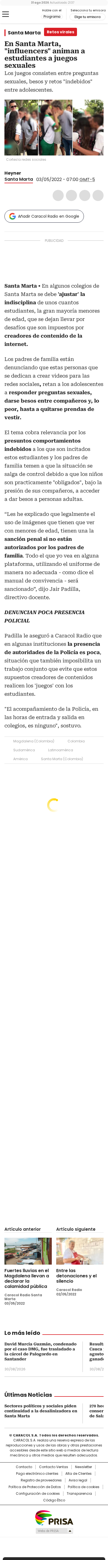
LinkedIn (84, 195)
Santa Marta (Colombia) (62, 759)
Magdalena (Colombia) (33, 741)
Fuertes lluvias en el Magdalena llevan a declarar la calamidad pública (26, 1278)
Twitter (71, 195)
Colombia (76, 741)
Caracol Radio (27, 14)
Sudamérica (24, 750)
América (20, 759)
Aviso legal (78, 1480)
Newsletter (83, 1467)
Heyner (12, 173)
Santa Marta (24, 32)
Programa (51, 16)
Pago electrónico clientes (37, 1473)
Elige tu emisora (87, 17)
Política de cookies (83, 1487)
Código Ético (54, 1500)
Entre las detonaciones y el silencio (76, 1275)
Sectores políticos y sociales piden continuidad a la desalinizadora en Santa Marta (40, 1411)
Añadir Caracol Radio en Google (48, 216)
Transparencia (79, 1493)
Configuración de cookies (38, 1493)
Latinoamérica (60, 750)
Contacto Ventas (53, 1467)
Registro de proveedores (41, 1480)
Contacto (24, 1467)
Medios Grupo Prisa (54, 1531)
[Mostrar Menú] (5, 14)
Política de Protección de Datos (35, 1487)
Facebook (58, 195)
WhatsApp (98, 195)
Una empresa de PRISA (54, 1517)
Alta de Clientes (78, 1473)
